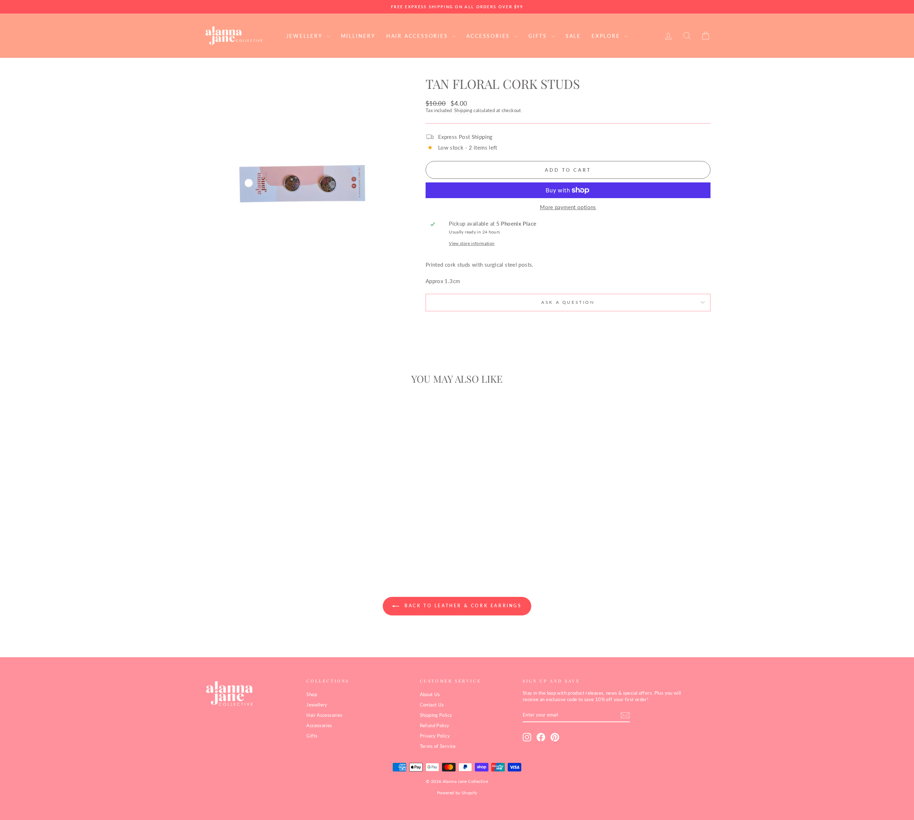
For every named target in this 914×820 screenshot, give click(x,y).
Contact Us (432, 705)
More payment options (568, 207)
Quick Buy (264, 514)
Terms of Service (438, 746)
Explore (607, 36)
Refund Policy (435, 725)
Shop (311, 694)
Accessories (489, 36)
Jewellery (305, 36)
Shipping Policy (436, 715)
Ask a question (567, 302)
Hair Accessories (418, 36)
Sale (573, 36)
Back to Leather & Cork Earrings (462, 605)
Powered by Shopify (457, 792)
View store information (471, 243)
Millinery (358, 36)
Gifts (538, 36)
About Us (430, 694)
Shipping (463, 110)
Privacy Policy (435, 736)
